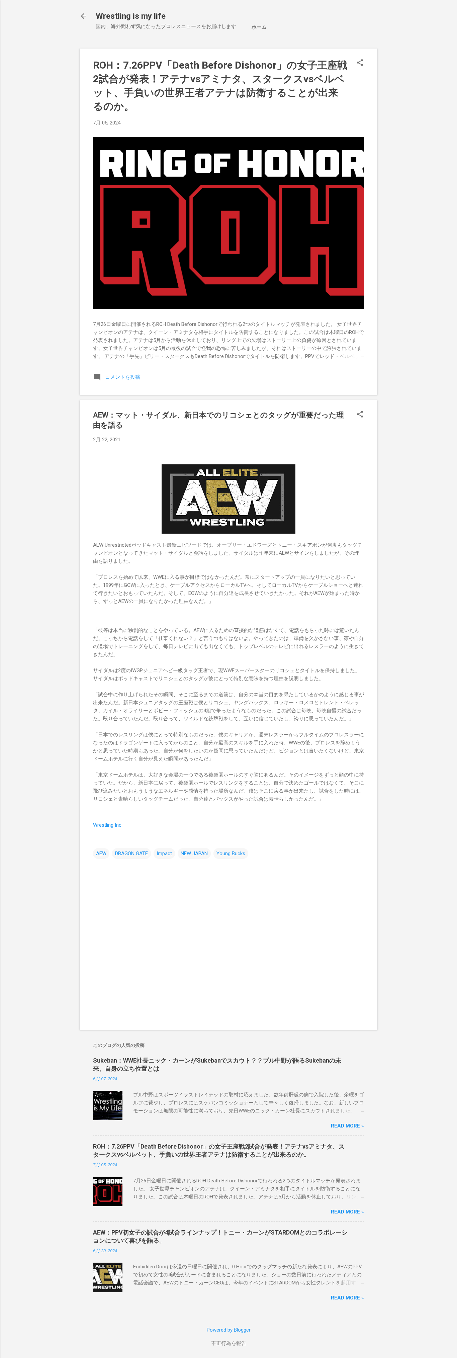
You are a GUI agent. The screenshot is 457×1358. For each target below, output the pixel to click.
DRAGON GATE (131, 853)
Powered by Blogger (229, 1330)
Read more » (347, 1126)
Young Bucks (230, 853)
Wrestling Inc (107, 825)
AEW (101, 853)
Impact (164, 853)
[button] (360, 63)
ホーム (259, 27)
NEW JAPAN (194, 853)
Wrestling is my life (131, 16)
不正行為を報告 (228, 1343)
